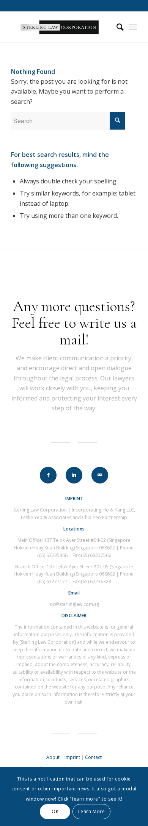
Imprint (72, 757)
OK (55, 811)
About (53, 757)
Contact (93, 757)
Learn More (91, 811)
